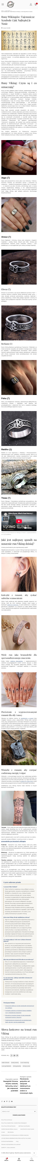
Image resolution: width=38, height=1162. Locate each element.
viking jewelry (17, 1066)
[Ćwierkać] (14, 1055)
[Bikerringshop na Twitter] (4, 1101)
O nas (3, 1132)
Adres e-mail (6, 1111)
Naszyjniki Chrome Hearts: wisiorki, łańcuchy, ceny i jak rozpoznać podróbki (10, 1086)
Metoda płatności (24, 1126)
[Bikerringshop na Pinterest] (7, 1101)
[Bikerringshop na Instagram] (9, 1101)
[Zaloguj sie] (31, 4)
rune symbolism (6, 1066)
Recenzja (11, 1132)
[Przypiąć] (17, 1055)
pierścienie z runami (27, 718)
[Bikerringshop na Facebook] (2, 1101)
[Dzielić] (11, 1055)
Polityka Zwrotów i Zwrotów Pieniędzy (14, 1123)
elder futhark (5, 1062)
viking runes (26, 1066)
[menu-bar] (3, 4)
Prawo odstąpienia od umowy (11, 1144)
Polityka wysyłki (6, 1120)
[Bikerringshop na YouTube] (12, 1101)
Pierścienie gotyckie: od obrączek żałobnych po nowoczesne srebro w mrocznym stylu (26, 1086)
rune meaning (24, 1062)
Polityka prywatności (8, 1126)
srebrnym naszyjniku (27, 781)
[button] (35, 1111)
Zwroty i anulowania (8, 1147)
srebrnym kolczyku (12, 604)
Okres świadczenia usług (9, 1129)
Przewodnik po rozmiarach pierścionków (15, 1135)
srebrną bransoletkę (16, 661)
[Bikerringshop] (10, 4)
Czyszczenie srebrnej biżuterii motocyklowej (16, 1138)
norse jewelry (15, 1062)
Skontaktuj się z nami (27, 1129)
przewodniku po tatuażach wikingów (13, 841)
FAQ (17, 1141)
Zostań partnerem (7, 1141)
